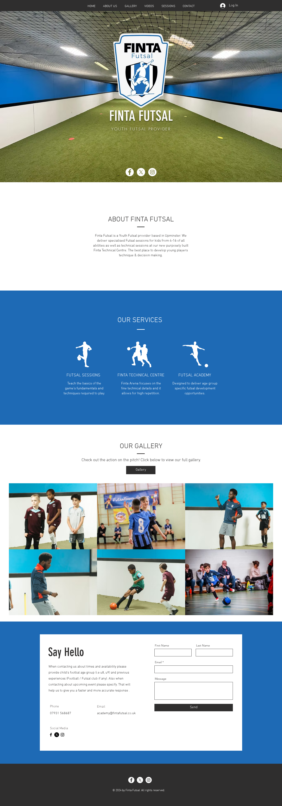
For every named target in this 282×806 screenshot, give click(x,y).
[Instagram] (152, 172)
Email (158, 662)
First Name (162, 645)
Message (160, 678)
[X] (141, 172)
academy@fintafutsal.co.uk (116, 713)
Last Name (203, 645)
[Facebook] (130, 172)
